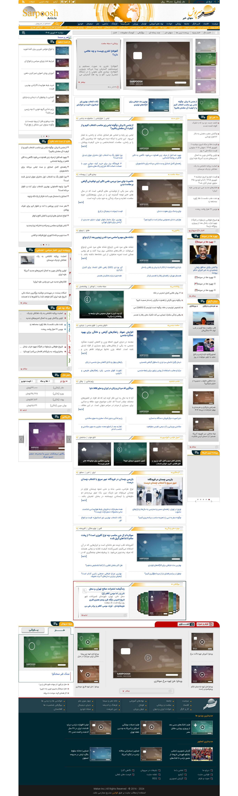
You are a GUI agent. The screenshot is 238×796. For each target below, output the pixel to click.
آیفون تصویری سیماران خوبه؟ (134, 460)
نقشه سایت (152, 775)
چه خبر (61, 308)
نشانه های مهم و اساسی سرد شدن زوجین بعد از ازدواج (108, 237)
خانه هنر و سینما (110, 701)
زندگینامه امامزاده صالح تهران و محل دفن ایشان (107, 589)
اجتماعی (69, 338)
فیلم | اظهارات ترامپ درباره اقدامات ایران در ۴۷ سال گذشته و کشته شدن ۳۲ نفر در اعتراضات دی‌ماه (78, 729)
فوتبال (143, 24)
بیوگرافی (140, 32)
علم (97, 24)
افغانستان (58, 709)
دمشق (81, 472)
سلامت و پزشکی (164, 705)
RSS (154, 779)
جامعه (186, 24)
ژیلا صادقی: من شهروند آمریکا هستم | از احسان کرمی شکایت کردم (204, 435)
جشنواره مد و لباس (86, 118)
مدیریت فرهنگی (110, 27)
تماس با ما (178, 771)
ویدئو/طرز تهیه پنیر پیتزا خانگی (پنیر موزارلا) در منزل (88, 655)
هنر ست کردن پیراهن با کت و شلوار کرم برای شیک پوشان (45, 208)
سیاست (215, 24)
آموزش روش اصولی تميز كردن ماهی (39, 73)
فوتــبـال (69, 350)
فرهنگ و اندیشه (110, 705)
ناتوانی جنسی (102, 325)
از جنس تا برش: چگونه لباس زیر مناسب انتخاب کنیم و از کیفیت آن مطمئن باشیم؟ (185, 105)
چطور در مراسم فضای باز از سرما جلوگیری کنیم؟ (162, 574)
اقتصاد (206, 24)
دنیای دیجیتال (84, 705)
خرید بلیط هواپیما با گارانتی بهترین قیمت (39, 87)
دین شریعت (112, 709)
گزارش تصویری (176, 779)
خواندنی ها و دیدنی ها (51, 701)
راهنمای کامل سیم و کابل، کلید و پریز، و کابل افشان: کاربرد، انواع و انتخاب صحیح (166, 462)
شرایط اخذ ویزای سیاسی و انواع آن (39, 61)
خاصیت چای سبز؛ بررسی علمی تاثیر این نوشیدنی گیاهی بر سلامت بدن (107, 183)
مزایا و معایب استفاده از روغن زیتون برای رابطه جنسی (159, 370)
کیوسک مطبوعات (127, 32)
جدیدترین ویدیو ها (204, 716)
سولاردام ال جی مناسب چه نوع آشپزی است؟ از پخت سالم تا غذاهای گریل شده (107, 537)
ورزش (135, 24)
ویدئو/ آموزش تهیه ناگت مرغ (201, 654)
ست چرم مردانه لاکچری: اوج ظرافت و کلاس (49, 235)
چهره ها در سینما (209, 236)
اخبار (115, 32)
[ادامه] (84, 146)
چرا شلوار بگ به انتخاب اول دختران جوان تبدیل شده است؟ (102, 156)
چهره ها (163, 27)
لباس (107, 118)
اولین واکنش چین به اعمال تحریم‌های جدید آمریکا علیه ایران (45, 272)
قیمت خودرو (26, 381)
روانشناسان (83, 286)
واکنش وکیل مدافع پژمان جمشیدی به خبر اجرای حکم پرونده (205, 270)
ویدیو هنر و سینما (76, 27)
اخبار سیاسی (51, 250)
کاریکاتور (66, 417)
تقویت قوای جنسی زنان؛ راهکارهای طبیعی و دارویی (101, 372)
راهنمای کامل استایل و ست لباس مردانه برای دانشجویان (158, 163)
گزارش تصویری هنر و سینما (56, 27)
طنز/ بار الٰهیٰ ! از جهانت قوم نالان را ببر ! (53, 684)
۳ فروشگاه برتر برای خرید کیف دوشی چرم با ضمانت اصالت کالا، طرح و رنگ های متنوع (101, 165)
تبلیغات (32, 2)
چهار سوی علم (84, 701)
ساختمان (82, 437)
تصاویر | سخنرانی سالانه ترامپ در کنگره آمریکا (129, 752)
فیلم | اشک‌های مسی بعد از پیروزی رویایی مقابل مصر (179, 728)
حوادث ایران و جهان (162, 709)
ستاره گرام (124, 27)
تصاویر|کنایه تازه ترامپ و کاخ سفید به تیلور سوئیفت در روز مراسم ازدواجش (204, 356)
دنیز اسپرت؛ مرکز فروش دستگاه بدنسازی (165, 418)
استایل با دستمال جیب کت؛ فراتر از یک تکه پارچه (47, 196)
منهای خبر (169, 32)
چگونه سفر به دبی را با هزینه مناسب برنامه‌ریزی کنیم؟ (159, 517)
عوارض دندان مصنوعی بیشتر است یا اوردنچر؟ (162, 219)
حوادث (169, 24)
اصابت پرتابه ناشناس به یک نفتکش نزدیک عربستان (51, 258)
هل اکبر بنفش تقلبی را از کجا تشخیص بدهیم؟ (103, 565)
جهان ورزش (138, 709)
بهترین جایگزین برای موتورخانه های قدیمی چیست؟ (96, 462)
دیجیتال (89, 24)
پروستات (82, 174)
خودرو (80, 24)
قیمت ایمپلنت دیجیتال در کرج (110, 211)
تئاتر (156, 27)
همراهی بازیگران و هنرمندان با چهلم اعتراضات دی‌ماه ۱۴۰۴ (204, 408)
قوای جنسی (91, 325)
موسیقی (149, 27)
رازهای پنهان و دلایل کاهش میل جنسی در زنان (103, 362)
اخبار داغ (207, 32)
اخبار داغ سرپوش (197, 231)
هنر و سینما (125, 24)
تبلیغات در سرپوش (149, 771)
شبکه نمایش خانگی (94, 27)
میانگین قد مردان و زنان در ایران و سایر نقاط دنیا (111, 388)
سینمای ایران (203, 27)
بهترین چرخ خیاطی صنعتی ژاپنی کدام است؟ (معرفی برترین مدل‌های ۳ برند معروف (101, 575)
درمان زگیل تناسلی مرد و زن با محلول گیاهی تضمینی (160, 362)
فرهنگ (114, 24)
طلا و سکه (44, 381)
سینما (69, 360)
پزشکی (178, 24)
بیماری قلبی (92, 174)
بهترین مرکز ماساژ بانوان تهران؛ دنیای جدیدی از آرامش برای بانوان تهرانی (101, 221)
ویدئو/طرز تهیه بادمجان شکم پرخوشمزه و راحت (202, 688)
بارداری (81, 325)
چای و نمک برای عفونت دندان (169, 211)
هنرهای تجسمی (136, 27)
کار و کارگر (196, 24)
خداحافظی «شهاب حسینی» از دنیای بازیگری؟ (204, 382)
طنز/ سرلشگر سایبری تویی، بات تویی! (53, 689)
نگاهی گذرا (126, 771)
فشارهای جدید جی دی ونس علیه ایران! (49, 282)
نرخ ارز (62, 381)
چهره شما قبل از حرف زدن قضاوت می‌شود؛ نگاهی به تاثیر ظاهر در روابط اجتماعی (156, 156)
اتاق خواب (91, 437)
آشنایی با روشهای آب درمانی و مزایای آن (38, 99)
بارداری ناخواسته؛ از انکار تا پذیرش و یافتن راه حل (161, 267)
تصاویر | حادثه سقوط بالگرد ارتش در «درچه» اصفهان (79, 754)
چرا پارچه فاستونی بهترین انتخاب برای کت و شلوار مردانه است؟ (45, 188)
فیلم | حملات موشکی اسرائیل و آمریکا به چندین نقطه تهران (128, 728)
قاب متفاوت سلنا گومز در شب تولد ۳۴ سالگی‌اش (204, 329)
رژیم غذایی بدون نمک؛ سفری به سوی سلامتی (103, 418)
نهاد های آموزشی (156, 24)
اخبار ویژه (214, 27)
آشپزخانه (82, 528)
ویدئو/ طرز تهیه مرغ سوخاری (168, 681)
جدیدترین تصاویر (205, 741)
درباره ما (205, 771)
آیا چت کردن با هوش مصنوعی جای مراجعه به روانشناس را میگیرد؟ (105, 315)
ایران (93, 472)
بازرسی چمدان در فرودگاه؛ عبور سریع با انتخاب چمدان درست (107, 481)
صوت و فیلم (203, 779)
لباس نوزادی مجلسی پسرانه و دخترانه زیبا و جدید (46, 225)
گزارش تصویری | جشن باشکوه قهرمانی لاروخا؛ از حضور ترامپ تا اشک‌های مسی (180, 755)
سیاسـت (69, 316)
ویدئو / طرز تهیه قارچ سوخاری (87, 687)
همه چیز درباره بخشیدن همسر (109, 276)
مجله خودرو (85, 709)
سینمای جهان (189, 27)
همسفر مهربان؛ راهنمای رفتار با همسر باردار (164, 276)
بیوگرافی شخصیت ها (52, 705)
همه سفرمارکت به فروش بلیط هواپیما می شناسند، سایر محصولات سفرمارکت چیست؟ (102, 510)
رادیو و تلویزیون (175, 27)
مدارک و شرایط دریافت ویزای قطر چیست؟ (101, 53)
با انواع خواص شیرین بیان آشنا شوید (38, 49)
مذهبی (105, 24)
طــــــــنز (60, 630)
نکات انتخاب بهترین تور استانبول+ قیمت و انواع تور (87, 103)
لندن (87, 472)
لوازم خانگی (92, 528)
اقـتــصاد (69, 328)
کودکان (92, 286)
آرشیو (55, 2)
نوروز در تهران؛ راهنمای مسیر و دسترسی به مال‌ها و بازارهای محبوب (156, 510)
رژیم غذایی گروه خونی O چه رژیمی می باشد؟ (39, 111)
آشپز (100, 528)
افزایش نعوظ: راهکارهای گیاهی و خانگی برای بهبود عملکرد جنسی (107, 334)
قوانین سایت (203, 775)
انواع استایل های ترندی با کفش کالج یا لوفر (49, 216)
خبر (213, 117)
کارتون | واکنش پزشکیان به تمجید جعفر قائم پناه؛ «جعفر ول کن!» (45, 455)
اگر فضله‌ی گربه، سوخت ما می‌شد (55, 693)
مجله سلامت (101, 286)
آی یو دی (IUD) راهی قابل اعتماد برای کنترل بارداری (102, 269)
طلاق (88, 230)
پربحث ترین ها (182, 32)
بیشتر (83, 82)
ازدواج (81, 230)
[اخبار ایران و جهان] (199, 21)
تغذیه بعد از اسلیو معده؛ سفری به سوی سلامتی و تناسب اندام (101, 428)
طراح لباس (99, 118)
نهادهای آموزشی (136, 701)
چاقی (81, 381)
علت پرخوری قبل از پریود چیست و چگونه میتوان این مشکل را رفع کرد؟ (39, 123)
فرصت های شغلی (123, 775)
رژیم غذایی (90, 381)
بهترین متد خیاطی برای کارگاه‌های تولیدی (138, 103)
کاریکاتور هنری (36, 27)
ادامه (25, 410)
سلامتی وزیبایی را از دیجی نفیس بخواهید (164, 426)
